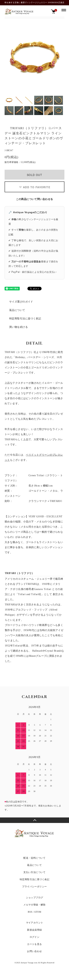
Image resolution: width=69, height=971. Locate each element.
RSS (30, 911)
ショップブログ (34, 897)
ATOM (37, 911)
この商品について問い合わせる (34, 199)
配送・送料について (34, 858)
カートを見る (34, 944)
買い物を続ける (18, 327)
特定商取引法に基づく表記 (25, 318)
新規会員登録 (34, 929)
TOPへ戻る (34, 820)
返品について (17, 310)
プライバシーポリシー (34, 886)
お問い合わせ (34, 951)
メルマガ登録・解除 (34, 904)
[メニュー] (63, 9)
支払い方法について (34, 872)
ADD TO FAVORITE (36, 187)
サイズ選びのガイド (21, 301)
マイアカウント (34, 922)
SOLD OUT (34, 175)
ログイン (35, 937)
